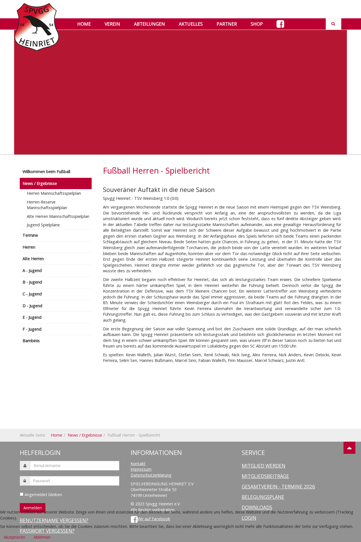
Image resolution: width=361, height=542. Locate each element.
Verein (112, 24)
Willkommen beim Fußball (46, 171)
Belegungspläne (263, 497)
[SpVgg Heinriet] (36, 10)
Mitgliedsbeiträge (265, 476)
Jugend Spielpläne (43, 224)
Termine (30, 235)
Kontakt (138, 463)
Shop (257, 24)
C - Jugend (32, 294)
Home (84, 24)
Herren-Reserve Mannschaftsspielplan (47, 205)
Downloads (257, 507)
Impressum (141, 469)
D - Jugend (32, 305)
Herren (29, 247)
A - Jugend (32, 270)
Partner (227, 24)
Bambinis (31, 340)
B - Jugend (32, 282)
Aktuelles (191, 24)
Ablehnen (42, 537)
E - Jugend (32, 317)
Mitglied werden (263, 466)
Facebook (280, 24)
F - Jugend (32, 329)
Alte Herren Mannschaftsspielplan (58, 216)
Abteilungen (149, 24)
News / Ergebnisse (40, 183)
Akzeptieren (14, 537)
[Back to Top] (349, 448)
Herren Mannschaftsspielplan (54, 193)
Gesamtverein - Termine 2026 (278, 486)
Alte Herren (33, 258)
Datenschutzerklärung (151, 475)
